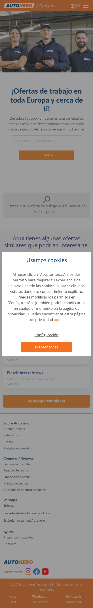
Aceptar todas (46, 347)
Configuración (46, 334)
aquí (58, 319)
